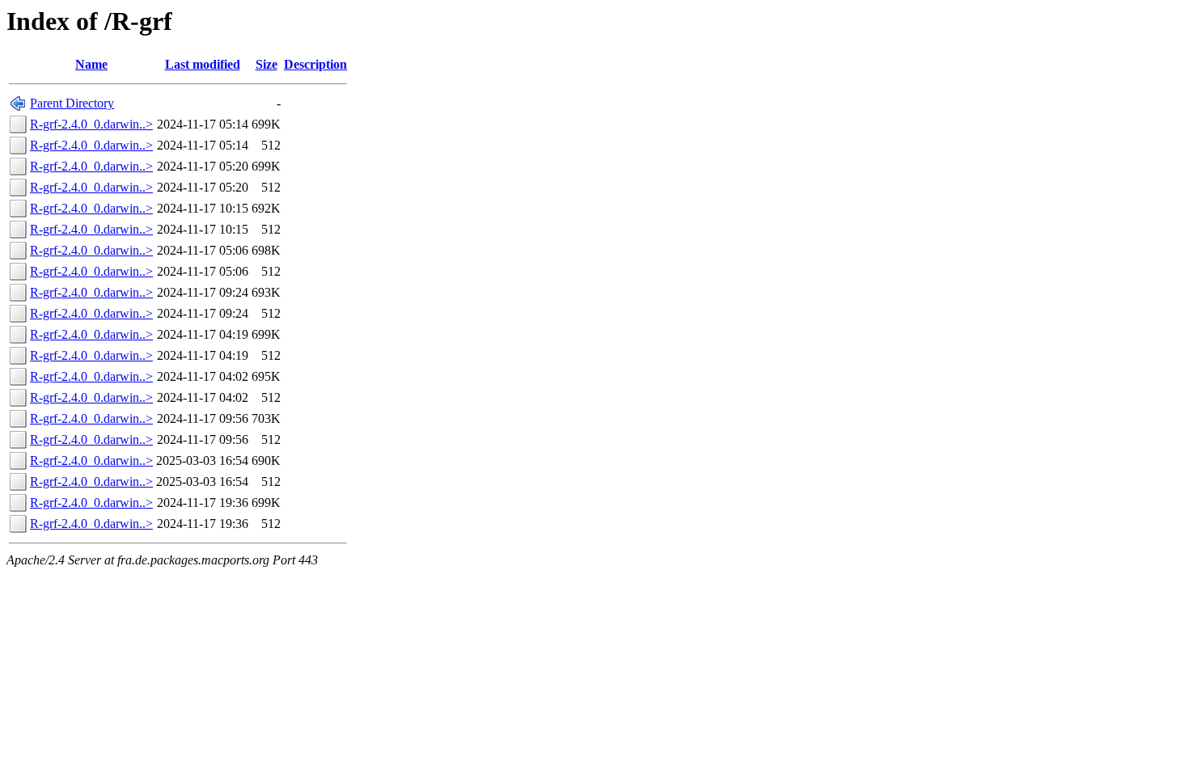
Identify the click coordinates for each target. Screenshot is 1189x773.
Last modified (202, 64)
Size (266, 64)
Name (91, 64)
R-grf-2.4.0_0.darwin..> (91, 124)
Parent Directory (72, 103)
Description (315, 64)
